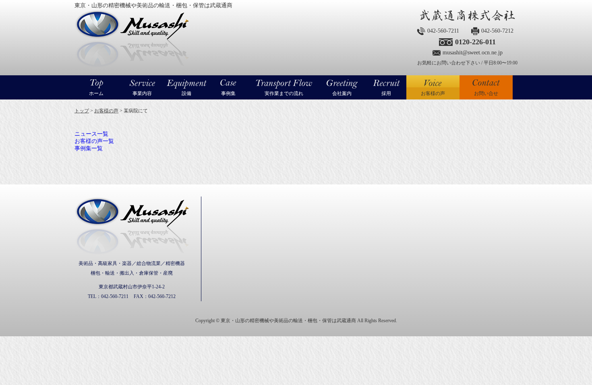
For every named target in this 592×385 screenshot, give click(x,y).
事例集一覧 (89, 148)
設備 (186, 93)
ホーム (96, 93)
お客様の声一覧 (94, 141)
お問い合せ (486, 93)
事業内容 (142, 93)
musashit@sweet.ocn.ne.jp (473, 53)
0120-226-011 (475, 42)
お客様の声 (433, 93)
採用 (386, 93)
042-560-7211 (443, 31)
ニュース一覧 (91, 134)
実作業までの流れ (284, 93)
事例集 (228, 93)
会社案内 (342, 93)
